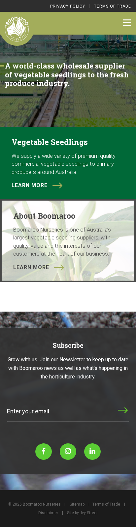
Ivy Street (89, 513)
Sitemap (77, 504)
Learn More (30, 185)
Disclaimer (48, 513)
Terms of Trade (112, 6)
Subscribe (102, 416)
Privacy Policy (67, 6)
